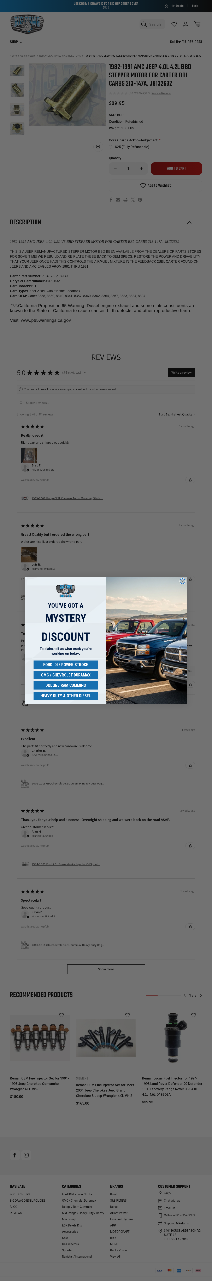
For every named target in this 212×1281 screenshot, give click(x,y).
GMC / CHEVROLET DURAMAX (65, 675)
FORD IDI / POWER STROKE (65, 664)
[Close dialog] (182, 581)
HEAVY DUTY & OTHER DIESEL (66, 695)
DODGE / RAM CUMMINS (66, 685)
